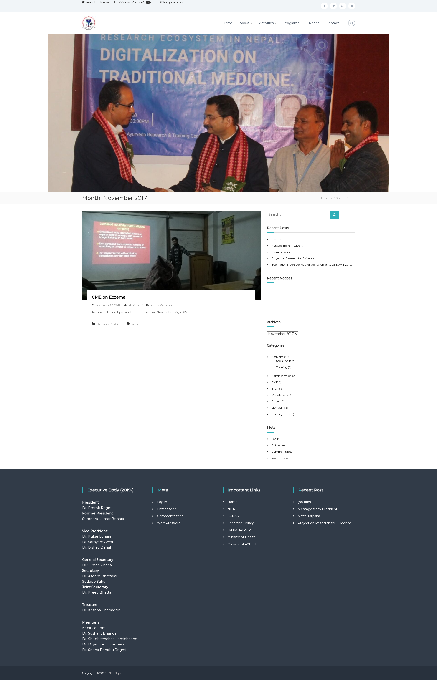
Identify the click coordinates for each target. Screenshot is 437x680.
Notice (314, 23)
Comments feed (282, 451)
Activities (266, 23)
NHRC (232, 509)
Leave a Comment (162, 305)
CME (275, 382)
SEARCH (116, 324)
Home (228, 23)
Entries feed (279, 445)
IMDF (275, 388)
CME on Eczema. (109, 297)
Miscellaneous (280, 395)
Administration (282, 376)
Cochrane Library (240, 523)
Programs (291, 23)
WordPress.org (281, 458)
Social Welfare (285, 361)
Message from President (287, 245)
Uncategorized (281, 414)
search (136, 324)
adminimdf (135, 305)
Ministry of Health (241, 537)
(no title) (277, 239)
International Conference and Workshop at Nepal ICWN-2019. (312, 264)
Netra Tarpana (281, 252)
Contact (332, 23)
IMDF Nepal (114, 673)
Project (276, 401)
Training (281, 367)
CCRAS (233, 516)
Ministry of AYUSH (241, 544)
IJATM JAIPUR (239, 530)
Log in (276, 439)
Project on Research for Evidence (293, 258)
